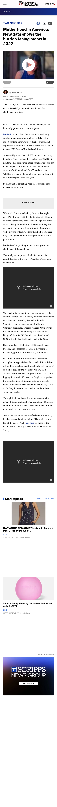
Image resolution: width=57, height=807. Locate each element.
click (27, 422)
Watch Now (49, 4)
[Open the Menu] (4, 4)
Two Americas (12, 23)
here (32, 422)
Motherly (7, 134)
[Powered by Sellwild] (50, 655)
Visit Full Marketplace (45, 499)
